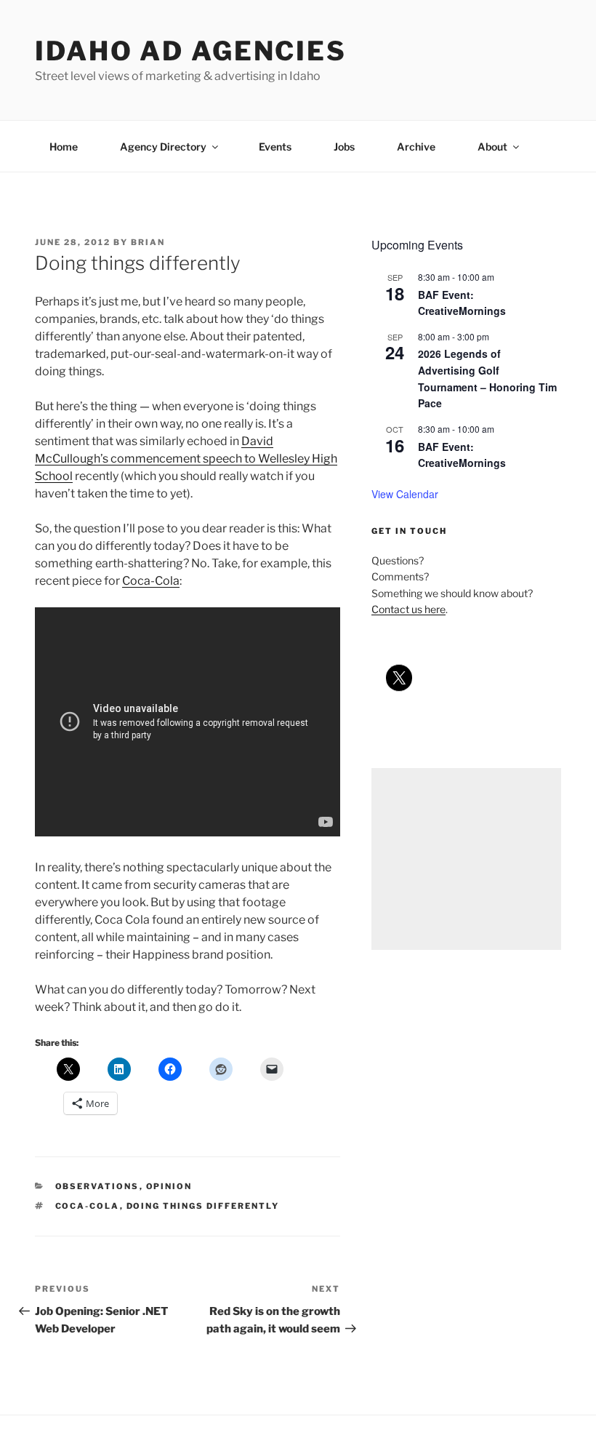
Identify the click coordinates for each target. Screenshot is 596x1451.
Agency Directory (163, 146)
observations (97, 1186)
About (492, 146)
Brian (148, 242)
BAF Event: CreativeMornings (462, 303)
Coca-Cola (151, 581)
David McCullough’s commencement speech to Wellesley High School (186, 458)
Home (63, 146)
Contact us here (408, 609)
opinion (169, 1186)
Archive (416, 146)
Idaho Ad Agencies (191, 51)
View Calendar (404, 494)
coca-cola (87, 1206)
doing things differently (203, 1206)
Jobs (344, 146)
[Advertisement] (466, 859)
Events (275, 146)
